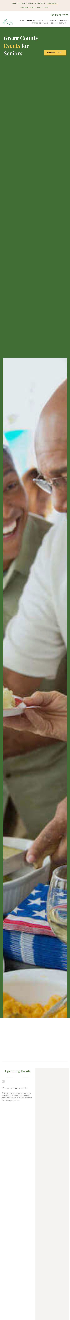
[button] (54, 53)
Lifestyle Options (33, 20)
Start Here (49, 20)
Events (35, 23)
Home (22, 20)
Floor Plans (63, 20)
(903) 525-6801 (59, 14)
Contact (63, 23)
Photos (54, 23)
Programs (43, 23)
